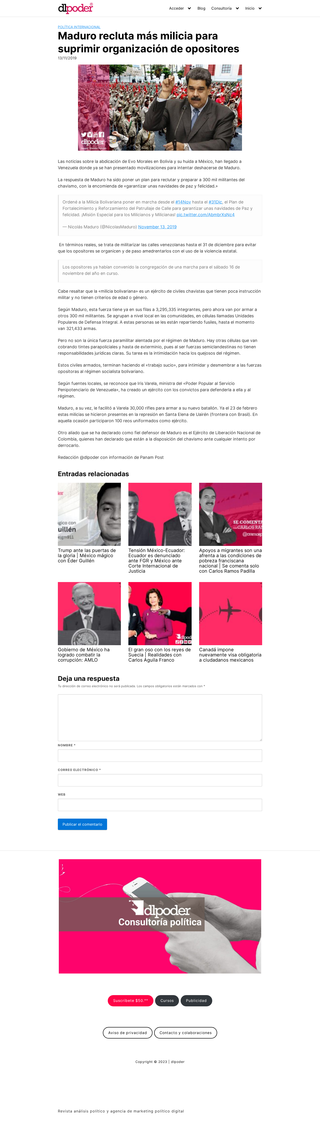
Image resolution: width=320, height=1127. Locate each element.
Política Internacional (79, 27)
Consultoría (221, 8)
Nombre (67, 745)
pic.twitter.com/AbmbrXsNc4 (206, 214)
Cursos (167, 1000)
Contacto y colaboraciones (186, 1033)
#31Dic (215, 201)
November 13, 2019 (157, 226)
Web (62, 794)
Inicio (250, 8)
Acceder (176, 8)
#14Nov (183, 201)
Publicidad (196, 1000)
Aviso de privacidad (127, 1033)
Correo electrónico (79, 770)
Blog (201, 8)
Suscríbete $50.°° (130, 1000)
